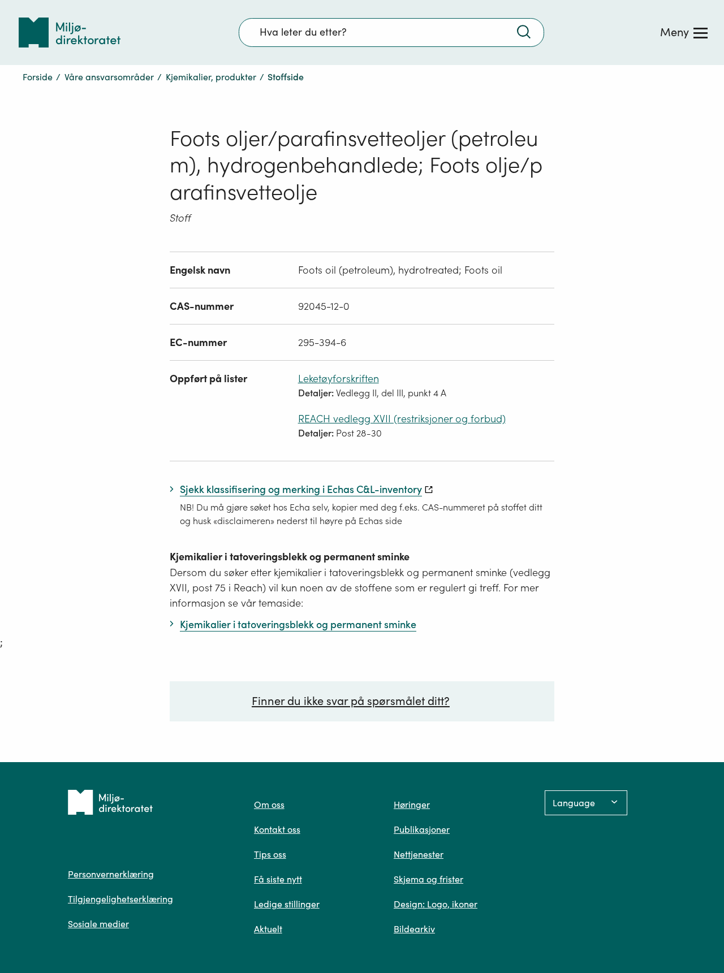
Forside (38, 77)
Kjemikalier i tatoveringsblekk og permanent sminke (290, 556)
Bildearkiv (414, 929)
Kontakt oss (277, 829)
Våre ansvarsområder (109, 77)
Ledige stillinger (287, 904)
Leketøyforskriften (338, 378)
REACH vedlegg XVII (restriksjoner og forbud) (402, 418)
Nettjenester (418, 854)
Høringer (412, 804)
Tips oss (270, 854)
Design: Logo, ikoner (435, 904)
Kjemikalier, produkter (211, 77)
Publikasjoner (422, 829)
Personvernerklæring (111, 874)
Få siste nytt (278, 879)
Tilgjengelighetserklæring (120, 899)
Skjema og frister (428, 879)
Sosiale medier (98, 923)
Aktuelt (268, 929)
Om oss (269, 804)
